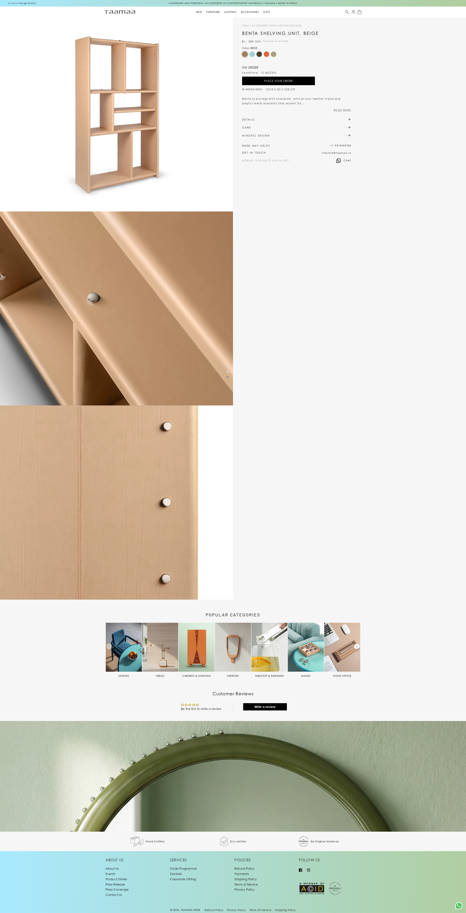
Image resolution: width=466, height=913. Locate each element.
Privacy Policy (244, 889)
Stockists (176, 874)
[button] (347, 12)
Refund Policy (244, 868)
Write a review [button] (264, 707)
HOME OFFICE (342, 675)
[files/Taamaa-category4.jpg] (197, 647)
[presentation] (109, 646)
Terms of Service (246, 884)
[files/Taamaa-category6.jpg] (269, 647)
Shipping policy (285, 910)
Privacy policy (236, 910)
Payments (241, 874)
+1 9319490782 (340, 145)
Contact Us (114, 895)
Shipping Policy (245, 879)
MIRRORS (233, 675)
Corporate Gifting (183, 879)
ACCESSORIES (260, 25)
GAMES (306, 675)
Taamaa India (190, 909)
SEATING (123, 675)
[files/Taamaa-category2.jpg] (160, 647)
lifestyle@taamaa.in (336, 152)
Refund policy (214, 910)
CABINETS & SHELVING (196, 675)
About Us (112, 868)
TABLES (160, 675)
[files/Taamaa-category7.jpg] (306, 647)
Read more (342, 110)
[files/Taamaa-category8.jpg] (342, 647)
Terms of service (260, 910)
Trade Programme (183, 868)
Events (110, 874)
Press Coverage (117, 889)
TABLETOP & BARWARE (269, 675)
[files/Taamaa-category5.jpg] (233, 647)
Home (245, 25)
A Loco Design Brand (22, 3)
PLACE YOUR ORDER (278, 80)
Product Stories (116, 879)
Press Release (115, 884)
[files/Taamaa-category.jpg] (124, 647)
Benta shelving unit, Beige (286, 25)
